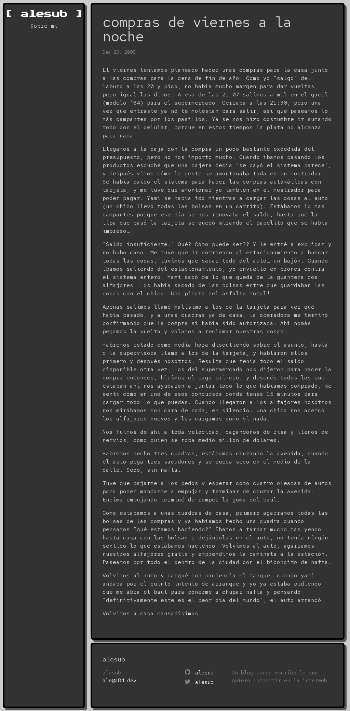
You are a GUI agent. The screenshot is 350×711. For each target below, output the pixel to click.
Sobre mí (44, 25)
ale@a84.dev (119, 680)
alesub (44, 13)
